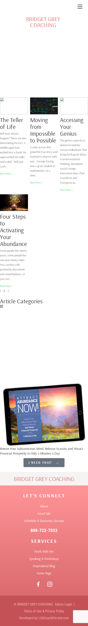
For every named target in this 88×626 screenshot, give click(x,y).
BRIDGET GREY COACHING (43, 22)
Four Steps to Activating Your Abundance (13, 230)
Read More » (6, 173)
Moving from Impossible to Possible (43, 130)
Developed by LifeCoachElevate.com (44, 618)
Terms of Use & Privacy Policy (44, 611)
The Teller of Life (11, 123)
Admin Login (63, 604)
